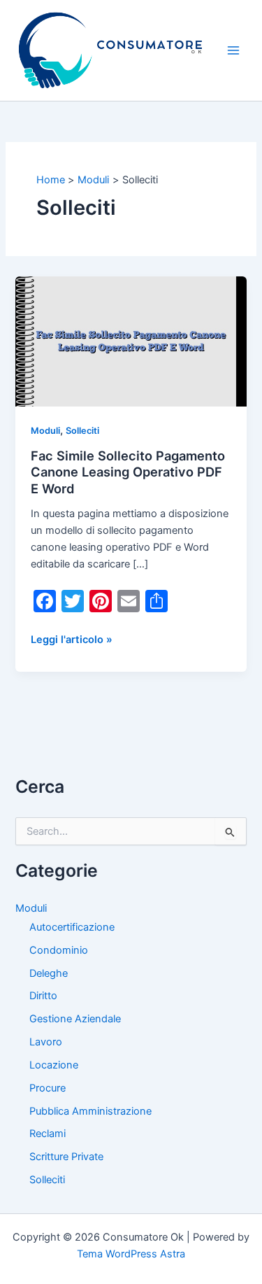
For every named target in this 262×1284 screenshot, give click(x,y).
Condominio (58, 950)
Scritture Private (66, 1156)
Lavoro (45, 1042)
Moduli (45, 430)
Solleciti (82, 430)
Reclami (47, 1133)
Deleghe (48, 973)
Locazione (53, 1065)
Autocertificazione (72, 927)
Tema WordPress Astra (131, 1254)
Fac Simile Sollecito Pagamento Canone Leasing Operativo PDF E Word (128, 472)
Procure (47, 1088)
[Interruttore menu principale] (233, 50)
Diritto (43, 995)
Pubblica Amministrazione (90, 1111)
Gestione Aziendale (75, 1019)
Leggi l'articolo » (71, 640)
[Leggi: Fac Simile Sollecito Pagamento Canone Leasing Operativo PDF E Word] (130, 340)
